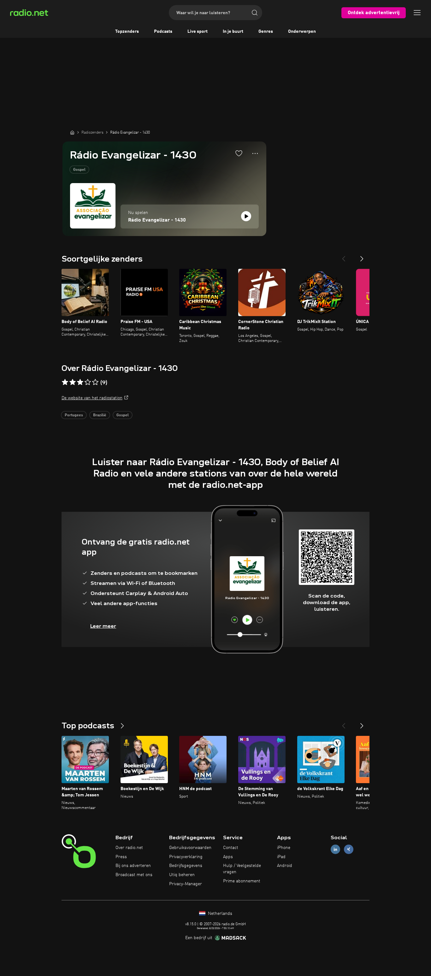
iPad (281, 857)
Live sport (197, 31)
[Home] (72, 132)
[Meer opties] (255, 153)
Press (121, 857)
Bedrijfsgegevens (185, 865)
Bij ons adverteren (133, 865)
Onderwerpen (302, 31)
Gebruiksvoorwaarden (190, 848)
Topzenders (127, 31)
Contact (230, 848)
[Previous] (343, 256)
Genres (265, 31)
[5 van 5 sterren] (95, 382)
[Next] (361, 256)
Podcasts (163, 31)
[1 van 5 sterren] (65, 382)
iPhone (283, 848)
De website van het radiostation (92, 398)
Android (284, 865)
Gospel (79, 170)
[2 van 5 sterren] (72, 382)
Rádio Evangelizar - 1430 (157, 220)
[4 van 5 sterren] (88, 382)
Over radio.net (129, 848)
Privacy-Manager (185, 884)
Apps (228, 857)
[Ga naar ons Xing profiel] (348, 849)
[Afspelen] (246, 216)
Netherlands (219, 913)
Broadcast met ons (133, 875)
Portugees (74, 415)
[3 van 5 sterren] (80, 382)
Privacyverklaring (186, 857)
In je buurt (233, 31)
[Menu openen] (417, 12)
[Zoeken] (254, 12)
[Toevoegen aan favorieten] (239, 153)
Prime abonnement (241, 881)
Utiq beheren (182, 875)
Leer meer (103, 626)
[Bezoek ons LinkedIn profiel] (335, 849)
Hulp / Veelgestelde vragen (242, 868)
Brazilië (99, 415)
